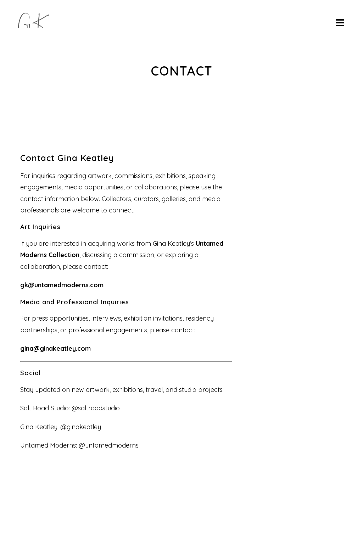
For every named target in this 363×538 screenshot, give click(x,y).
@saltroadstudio (96, 408)
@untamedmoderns (108, 445)
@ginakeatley (80, 427)
